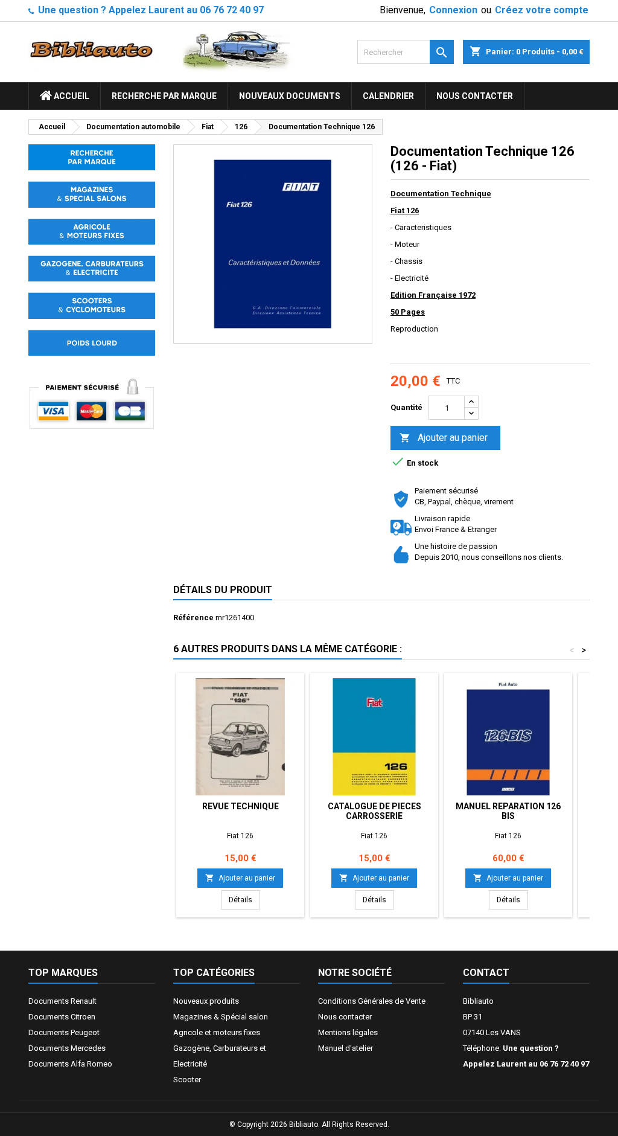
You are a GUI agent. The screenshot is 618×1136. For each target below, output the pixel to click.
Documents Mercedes (67, 1048)
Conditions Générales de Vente (371, 1001)
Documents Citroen (61, 1016)
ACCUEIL (70, 96)
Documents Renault (62, 1001)
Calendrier (388, 96)
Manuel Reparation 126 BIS (508, 811)
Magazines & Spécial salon (220, 1016)
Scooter (187, 1079)
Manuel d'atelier (345, 1048)
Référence (193, 617)
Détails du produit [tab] (222, 589)
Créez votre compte (541, 10)
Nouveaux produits (206, 1001)
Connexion (453, 10)
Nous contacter (474, 96)
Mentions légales (348, 1032)
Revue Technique (240, 806)
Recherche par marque (164, 96)
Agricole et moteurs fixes (216, 1032)
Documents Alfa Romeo (70, 1063)
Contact (486, 972)
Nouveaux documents (289, 96)
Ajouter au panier (444, 437)
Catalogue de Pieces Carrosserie (374, 811)
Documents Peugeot (64, 1032)
